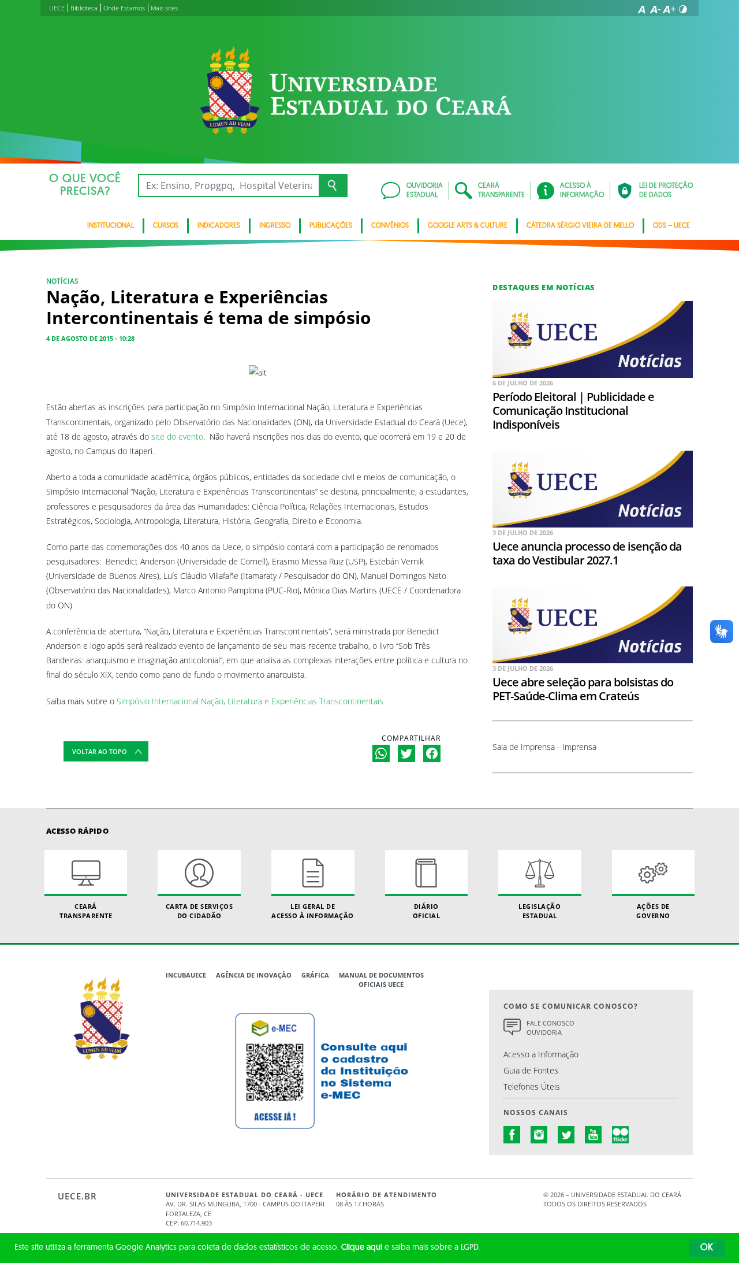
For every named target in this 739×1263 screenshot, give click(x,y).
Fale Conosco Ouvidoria (550, 1028)
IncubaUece (186, 975)
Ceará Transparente (85, 910)
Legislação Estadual (539, 910)
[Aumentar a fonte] (669, 9)
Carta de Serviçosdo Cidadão (199, 910)
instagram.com (539, 1134)
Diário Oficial (427, 910)
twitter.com (566, 1134)
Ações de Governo (653, 910)
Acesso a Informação (540, 1054)
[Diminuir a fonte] (655, 9)
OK (706, 1248)
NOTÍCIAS (62, 281)
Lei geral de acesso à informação (312, 910)
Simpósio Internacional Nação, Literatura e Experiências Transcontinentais (250, 701)
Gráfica (315, 975)
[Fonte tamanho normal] (641, 9)
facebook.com (512, 1134)
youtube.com (593, 1134)
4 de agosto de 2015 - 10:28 (90, 338)
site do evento (177, 436)
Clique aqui (361, 1247)
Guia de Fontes (530, 1070)
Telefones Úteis (531, 1086)
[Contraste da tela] (683, 9)
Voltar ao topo (99, 751)
